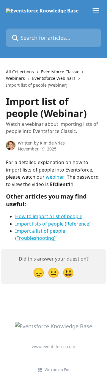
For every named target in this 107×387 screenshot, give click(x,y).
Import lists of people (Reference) (53, 224)
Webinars (15, 78)
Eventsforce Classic (60, 71)
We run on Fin (57, 369)
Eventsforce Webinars (53, 78)
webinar (54, 177)
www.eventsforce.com (53, 346)
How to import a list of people (48, 216)
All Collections (20, 71)
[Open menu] (95, 10)
